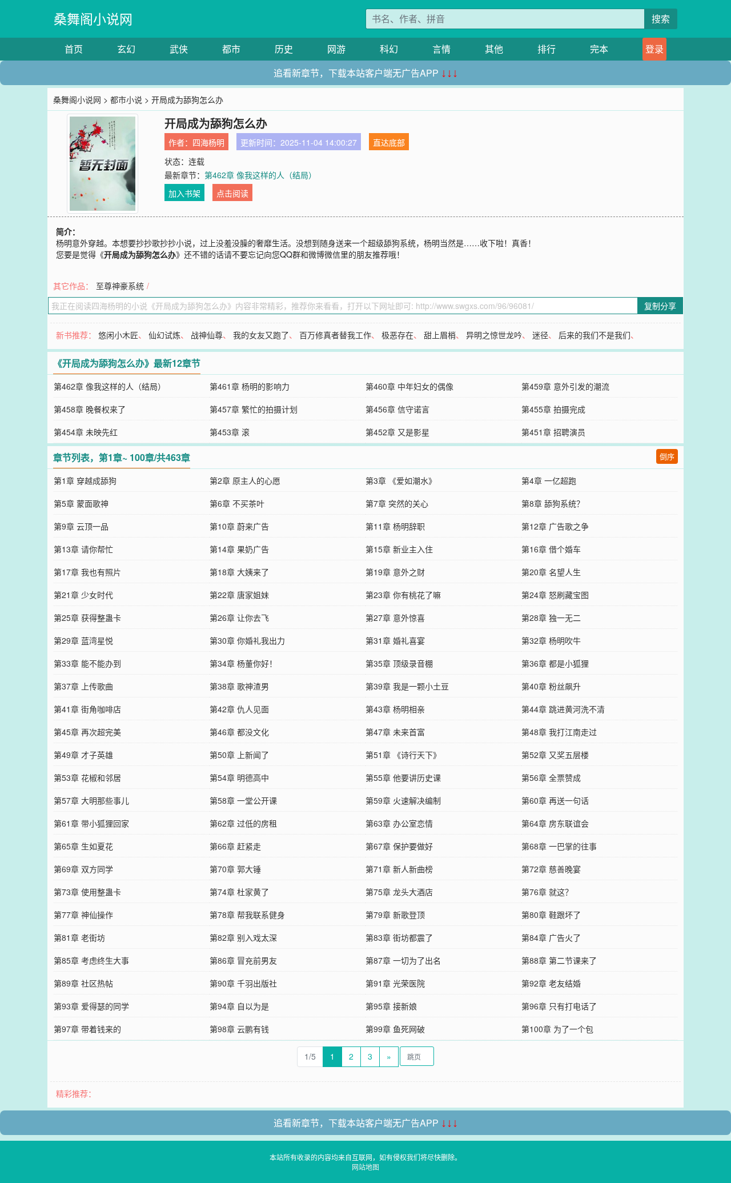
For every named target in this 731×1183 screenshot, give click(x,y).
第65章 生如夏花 (83, 846)
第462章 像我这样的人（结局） (260, 175)
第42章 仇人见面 (239, 709)
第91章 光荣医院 (395, 983)
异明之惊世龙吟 (494, 334)
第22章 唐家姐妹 (239, 594)
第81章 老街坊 (79, 937)
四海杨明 (208, 142)
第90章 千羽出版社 (243, 983)
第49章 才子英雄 (83, 754)
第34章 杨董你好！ (243, 663)
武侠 (179, 48)
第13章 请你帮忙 (83, 549)
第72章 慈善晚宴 (551, 869)
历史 (284, 48)
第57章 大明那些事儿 (91, 800)
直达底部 (389, 142)
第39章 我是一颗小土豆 (407, 686)
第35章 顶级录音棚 (399, 663)
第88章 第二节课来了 (559, 960)
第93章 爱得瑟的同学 (91, 1006)
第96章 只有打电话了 (559, 1006)
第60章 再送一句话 (555, 800)
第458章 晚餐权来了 (90, 409)
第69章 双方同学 (83, 869)
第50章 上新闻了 (239, 754)
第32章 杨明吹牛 (551, 640)
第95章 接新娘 (391, 1006)
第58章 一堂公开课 (243, 800)
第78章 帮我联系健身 (247, 914)
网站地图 (365, 1167)
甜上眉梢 (440, 334)
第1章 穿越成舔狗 (85, 480)
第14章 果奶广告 (239, 549)
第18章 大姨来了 (239, 572)
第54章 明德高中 (239, 777)
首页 (74, 48)
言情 (441, 48)
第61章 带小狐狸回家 (91, 823)
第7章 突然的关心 (397, 503)
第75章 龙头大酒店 (399, 891)
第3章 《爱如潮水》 (401, 480)
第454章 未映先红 (86, 432)
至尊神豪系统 (120, 285)
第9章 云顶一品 (81, 526)
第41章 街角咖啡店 (87, 709)
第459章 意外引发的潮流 (565, 386)
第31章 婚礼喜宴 (395, 640)
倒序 (667, 456)
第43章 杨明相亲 (395, 709)
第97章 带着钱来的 (87, 1028)
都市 (231, 48)
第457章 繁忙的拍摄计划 (254, 409)
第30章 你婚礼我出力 (247, 640)
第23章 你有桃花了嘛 (403, 594)
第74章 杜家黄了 (239, 891)
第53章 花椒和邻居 (87, 777)
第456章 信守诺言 (397, 409)
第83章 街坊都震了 (399, 937)
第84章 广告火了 (551, 937)
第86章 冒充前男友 (243, 960)
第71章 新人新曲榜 (399, 869)
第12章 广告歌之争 (555, 526)
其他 (494, 48)
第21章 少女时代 (83, 594)
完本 (599, 48)
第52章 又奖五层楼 (555, 754)
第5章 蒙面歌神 (81, 503)
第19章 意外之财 (395, 572)
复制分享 (660, 305)
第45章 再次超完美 (87, 731)
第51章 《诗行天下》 (403, 754)
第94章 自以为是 (239, 1006)
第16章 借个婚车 (551, 549)
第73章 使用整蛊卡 (87, 891)
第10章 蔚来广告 (239, 526)
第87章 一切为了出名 (403, 960)
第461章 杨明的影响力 (250, 386)
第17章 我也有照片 (87, 572)
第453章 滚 (230, 432)
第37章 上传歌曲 (83, 686)
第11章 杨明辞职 (395, 526)
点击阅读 (232, 193)
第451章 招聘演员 (553, 432)
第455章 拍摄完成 (553, 409)
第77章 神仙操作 (83, 914)
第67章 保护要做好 (399, 846)
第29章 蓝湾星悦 (83, 640)
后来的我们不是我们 (594, 334)
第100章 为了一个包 (557, 1028)
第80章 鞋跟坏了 (551, 914)
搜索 (661, 18)
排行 (546, 48)
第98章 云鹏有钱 (239, 1028)
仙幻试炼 (164, 334)
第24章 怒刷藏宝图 (555, 594)
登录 (654, 48)
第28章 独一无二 (551, 617)
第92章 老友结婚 (551, 983)
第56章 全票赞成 (551, 777)
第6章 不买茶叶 (237, 503)
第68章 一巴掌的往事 (559, 846)
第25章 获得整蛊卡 (87, 617)
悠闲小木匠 (118, 334)
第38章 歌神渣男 (239, 686)
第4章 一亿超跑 (548, 480)
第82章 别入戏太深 (243, 937)
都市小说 (126, 99)
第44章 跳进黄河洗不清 (563, 709)
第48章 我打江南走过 (559, 731)
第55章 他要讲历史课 (403, 777)
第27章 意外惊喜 (395, 617)
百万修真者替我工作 (335, 334)
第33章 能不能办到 (87, 663)
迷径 (540, 334)
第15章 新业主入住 (399, 549)
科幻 (389, 48)
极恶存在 (397, 334)
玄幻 (126, 48)
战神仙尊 (207, 334)
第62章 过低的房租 (243, 823)
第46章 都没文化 (239, 731)
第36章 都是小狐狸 (555, 663)
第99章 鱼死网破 (395, 1028)
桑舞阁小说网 (93, 18)
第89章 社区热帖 (83, 983)
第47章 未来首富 (395, 731)
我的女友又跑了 (261, 334)
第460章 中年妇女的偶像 (409, 386)
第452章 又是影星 (397, 432)
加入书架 (184, 193)
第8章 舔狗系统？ (552, 503)
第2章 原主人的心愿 (245, 480)
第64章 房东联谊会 (555, 823)
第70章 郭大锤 (235, 869)
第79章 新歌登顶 (395, 914)
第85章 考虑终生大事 (91, 960)
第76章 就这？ (547, 891)
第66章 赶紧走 (235, 846)
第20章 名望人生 (551, 572)
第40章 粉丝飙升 (551, 686)
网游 (336, 48)
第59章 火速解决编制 (403, 800)
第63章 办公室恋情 (399, 823)
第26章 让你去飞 (239, 617)
